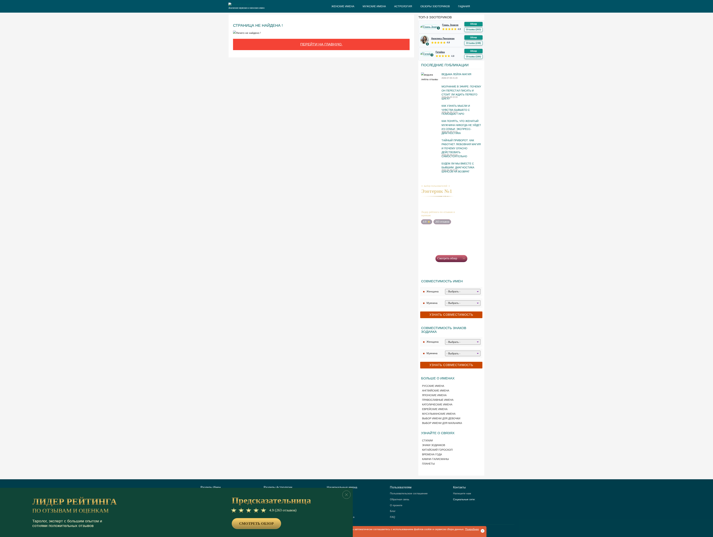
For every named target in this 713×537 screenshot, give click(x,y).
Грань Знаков (450, 25)
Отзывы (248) (473, 43)
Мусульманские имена (438, 413)
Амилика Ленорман (443, 38)
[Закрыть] (346, 495)
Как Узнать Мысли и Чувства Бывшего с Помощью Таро (456, 109)
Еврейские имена (434, 409)
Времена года (432, 454)
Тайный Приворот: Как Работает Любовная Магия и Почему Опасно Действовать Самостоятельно (461, 148)
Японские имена (434, 395)
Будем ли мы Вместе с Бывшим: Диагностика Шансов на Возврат (458, 167)
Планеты (428, 463)
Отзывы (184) (473, 56)
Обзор (473, 24)
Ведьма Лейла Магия (456, 74)
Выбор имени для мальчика (442, 423)
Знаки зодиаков (433, 445)
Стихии (427, 440)
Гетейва (440, 52)
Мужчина (432, 302)
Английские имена (435, 390)
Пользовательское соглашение (409, 493)
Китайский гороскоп (437, 449)
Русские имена (433, 385)
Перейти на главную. (321, 44)
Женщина (433, 291)
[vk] (456, 506)
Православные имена (437, 399)
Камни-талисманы (435, 459)
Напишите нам (462, 493)
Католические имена (437, 404)
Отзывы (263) (473, 29)
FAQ (392, 517)
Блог (392, 511)
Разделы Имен (211, 487)
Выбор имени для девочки (441, 418)
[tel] (463, 506)
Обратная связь (399, 499)
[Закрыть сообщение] (482, 530)
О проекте (396, 505)
